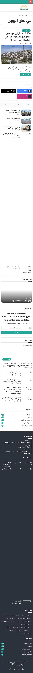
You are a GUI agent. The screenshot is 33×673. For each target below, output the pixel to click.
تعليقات (6, 105)
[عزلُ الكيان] (16, 464)
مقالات (29, 417)
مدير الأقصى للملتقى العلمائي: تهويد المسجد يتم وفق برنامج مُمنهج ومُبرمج (17, 364)
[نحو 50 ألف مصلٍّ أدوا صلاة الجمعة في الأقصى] (26, 113)
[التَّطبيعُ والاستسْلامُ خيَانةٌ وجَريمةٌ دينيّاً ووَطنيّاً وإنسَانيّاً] (27, 603)
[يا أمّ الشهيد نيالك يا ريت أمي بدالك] (26, 199)
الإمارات (23, 615)
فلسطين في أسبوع (26, 420)
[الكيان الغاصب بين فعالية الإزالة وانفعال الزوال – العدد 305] (6, 464)
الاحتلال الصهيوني (15, 615)
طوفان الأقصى (6, 627)
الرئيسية (28, 15)
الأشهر (27, 105)
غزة (30, 630)
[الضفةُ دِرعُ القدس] (27, 464)
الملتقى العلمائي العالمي (25, 624)
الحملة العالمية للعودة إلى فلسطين (23, 618)
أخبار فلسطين (26, 30)
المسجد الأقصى (5, 621)
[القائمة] (2, 8)
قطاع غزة (18, 630)
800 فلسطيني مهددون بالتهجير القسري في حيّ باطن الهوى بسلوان (18, 36)
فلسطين (25, 630)
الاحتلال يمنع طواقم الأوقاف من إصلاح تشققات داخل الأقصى (11, 399)
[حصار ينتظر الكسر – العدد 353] (16, 603)
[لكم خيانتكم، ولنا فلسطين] (27, 471)
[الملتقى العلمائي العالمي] (24, 7)
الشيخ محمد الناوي (27, 621)
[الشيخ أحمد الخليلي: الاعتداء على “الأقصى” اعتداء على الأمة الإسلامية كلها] (16, 534)
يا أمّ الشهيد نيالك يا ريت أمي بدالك (11, 135)
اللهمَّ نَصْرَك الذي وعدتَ (13, 118)
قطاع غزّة (11, 630)
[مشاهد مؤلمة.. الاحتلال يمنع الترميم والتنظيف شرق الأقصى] (27, 382)
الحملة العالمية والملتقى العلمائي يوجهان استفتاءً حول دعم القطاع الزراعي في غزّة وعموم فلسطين (12, 390)
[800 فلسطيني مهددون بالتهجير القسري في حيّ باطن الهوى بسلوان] (16, 54)
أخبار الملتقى (27, 423)
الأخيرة (17, 105)
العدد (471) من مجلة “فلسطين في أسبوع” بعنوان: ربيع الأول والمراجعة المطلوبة (16, 299)
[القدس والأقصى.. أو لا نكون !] (6, 534)
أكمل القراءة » (25, 74)
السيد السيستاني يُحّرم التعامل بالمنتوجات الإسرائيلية (11, 127)
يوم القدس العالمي (26, 633)
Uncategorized (26, 425)
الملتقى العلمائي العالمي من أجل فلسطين (21, 627)
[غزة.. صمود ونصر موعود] (26, 269)
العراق (18, 621)
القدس (13, 621)
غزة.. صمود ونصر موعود (13, 267)
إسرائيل (29, 615)
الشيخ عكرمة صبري (8, 618)
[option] (15, 293)
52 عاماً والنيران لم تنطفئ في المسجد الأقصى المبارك (12, 373)
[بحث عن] (31, 8)
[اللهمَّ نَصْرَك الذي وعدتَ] (26, 120)
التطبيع (7, 615)
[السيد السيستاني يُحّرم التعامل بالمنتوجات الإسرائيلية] (26, 128)
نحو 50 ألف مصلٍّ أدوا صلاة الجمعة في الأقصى (12, 111)
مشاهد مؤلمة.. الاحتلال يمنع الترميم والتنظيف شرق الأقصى (12, 381)
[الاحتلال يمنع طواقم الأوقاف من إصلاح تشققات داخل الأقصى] (27, 400)
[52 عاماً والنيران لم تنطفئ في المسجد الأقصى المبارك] (27, 374)
